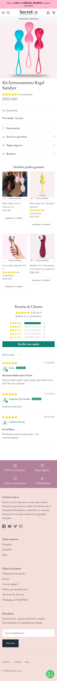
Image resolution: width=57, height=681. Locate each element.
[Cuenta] (47, 12)
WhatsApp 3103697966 (15, 600)
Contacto (7, 549)
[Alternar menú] (3, 12)
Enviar (10, 643)
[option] (28, 49)
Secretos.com (16, 670)
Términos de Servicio (13, 594)
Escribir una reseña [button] (28, 344)
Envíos (5, 579)
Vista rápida (14, 198)
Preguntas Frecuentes (13, 573)
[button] (10, 94)
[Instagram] (20, 526)
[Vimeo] (15, 526)
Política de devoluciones (14, 589)
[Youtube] (9, 526)
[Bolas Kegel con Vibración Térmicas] (42, 184)
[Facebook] (4, 526)
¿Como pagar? (10, 584)
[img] (9, 363)
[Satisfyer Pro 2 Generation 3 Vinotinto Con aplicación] (42, 246)
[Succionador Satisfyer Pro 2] (14, 246)
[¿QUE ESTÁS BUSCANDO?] (9, 12)
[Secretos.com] (28, 12)
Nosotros (7, 544)
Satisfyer (19, 118)
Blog (4, 554)
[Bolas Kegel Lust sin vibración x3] (14, 184)
